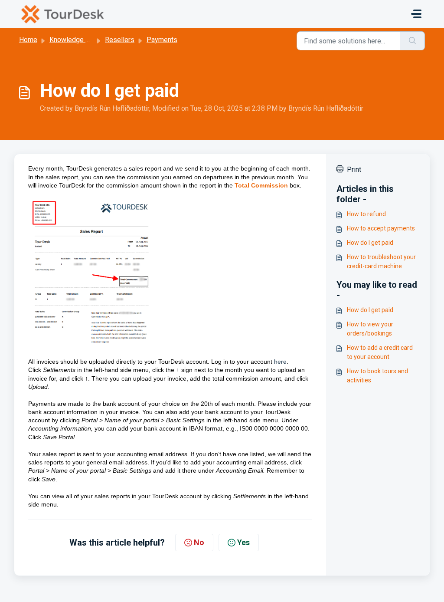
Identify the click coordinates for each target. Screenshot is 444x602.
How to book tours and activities (377, 376)
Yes (243, 542)
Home (28, 40)
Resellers (119, 40)
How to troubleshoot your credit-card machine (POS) (381, 262)
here (280, 361)
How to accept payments (381, 228)
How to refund (366, 214)
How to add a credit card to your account (380, 352)
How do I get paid (370, 242)
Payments (162, 40)
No (199, 542)
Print (354, 169)
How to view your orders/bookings (370, 329)
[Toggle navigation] (416, 14)
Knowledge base (75, 40)
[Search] (412, 40)
